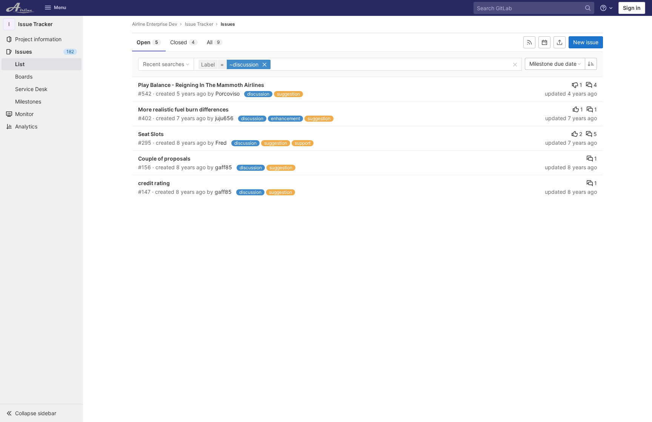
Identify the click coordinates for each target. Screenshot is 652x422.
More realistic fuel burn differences (183, 109)
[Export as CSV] (560, 42)
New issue (585, 42)
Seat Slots (151, 134)
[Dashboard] (21, 8)
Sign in (632, 8)
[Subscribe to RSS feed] (529, 42)
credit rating (154, 183)
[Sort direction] (591, 64)
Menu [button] (60, 7)
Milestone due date (553, 63)
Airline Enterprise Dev (154, 24)
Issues (228, 24)
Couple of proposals (164, 158)
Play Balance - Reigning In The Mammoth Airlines (201, 85)
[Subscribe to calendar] (544, 42)
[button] (41, 413)
